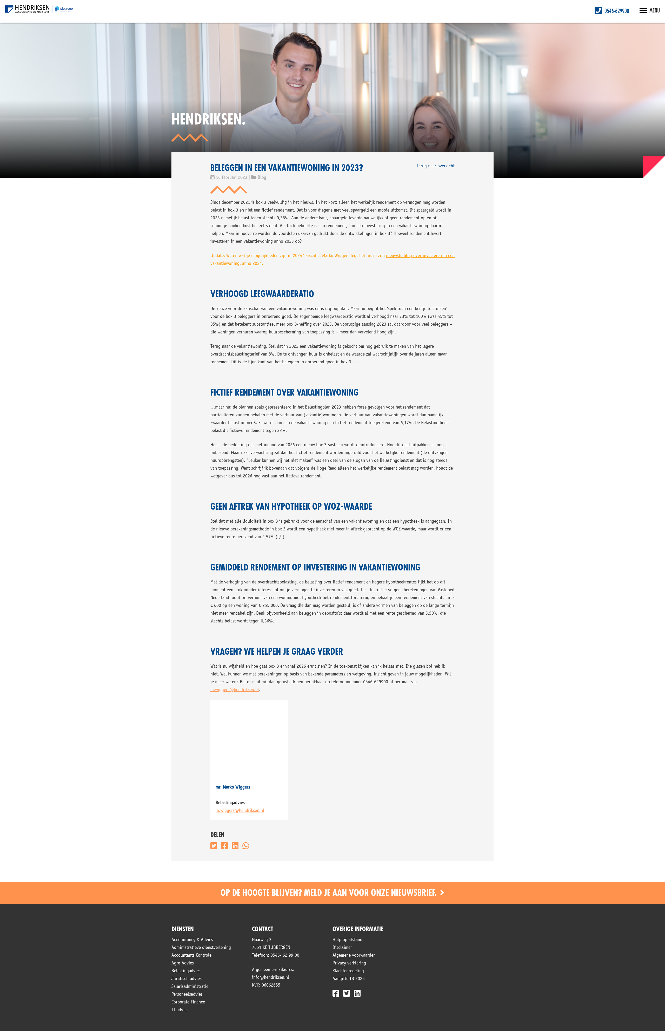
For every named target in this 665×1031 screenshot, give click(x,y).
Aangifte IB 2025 (348, 979)
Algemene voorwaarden (354, 955)
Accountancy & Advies (192, 940)
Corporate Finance (188, 1002)
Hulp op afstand (347, 940)
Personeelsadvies (187, 994)
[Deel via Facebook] (224, 846)
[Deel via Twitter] (213, 846)
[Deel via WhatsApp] (245, 846)
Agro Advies (182, 963)
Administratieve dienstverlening (201, 947)
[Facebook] (335, 993)
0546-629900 (616, 11)
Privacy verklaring (349, 963)
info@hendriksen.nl (270, 977)
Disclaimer (342, 947)
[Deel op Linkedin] (235, 846)
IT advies (179, 1010)
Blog (262, 177)
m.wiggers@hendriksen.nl (234, 690)
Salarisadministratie (189, 986)
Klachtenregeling (348, 971)
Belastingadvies (186, 971)
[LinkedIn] (357, 993)
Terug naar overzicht (436, 166)
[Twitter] (346, 993)
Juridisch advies (186, 979)
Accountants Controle (191, 955)
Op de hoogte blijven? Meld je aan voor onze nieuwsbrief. (330, 893)
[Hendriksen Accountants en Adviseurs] (39, 9)
